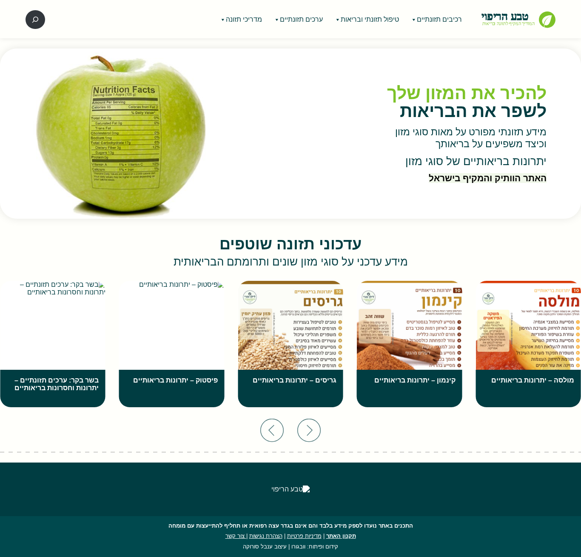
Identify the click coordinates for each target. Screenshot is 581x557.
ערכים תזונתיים (301, 19)
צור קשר (235, 536)
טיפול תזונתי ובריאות (370, 19)
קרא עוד (553, 406)
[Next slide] (272, 430)
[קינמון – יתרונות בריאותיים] (409, 344)
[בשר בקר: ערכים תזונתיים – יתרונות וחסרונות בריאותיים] (52, 344)
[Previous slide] (309, 430)
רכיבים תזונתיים (439, 19)
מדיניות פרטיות (304, 536)
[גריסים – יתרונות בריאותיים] (290, 344)
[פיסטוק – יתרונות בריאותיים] (172, 344)
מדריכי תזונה (244, 19)
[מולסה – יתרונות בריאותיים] (528, 344)
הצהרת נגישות (265, 536)
